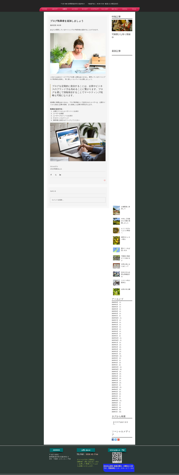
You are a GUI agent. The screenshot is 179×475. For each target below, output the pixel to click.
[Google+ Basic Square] (118, 440)
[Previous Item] (115, 25)
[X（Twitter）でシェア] (55, 175)
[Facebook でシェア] (51, 175)
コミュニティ (54, 166)
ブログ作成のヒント (56, 169)
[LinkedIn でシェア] (60, 175)
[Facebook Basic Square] (113, 440)
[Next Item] (129, 25)
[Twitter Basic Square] (116, 440)
